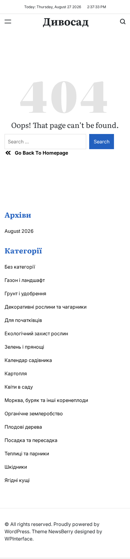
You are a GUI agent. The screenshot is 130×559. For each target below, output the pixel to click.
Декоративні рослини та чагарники (45, 307)
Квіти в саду (19, 387)
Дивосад (66, 21)
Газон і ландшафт (25, 280)
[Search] (122, 21)
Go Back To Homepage (41, 153)
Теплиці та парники (27, 453)
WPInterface (18, 539)
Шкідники (16, 467)
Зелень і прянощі (24, 347)
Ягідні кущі (17, 480)
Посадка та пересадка (31, 440)
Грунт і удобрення (25, 293)
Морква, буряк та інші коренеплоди (46, 400)
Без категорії (20, 267)
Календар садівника (28, 360)
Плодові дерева (23, 427)
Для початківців (23, 320)
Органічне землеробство (34, 413)
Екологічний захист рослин (36, 333)
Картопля (16, 373)
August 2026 (19, 231)
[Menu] (8, 21)
